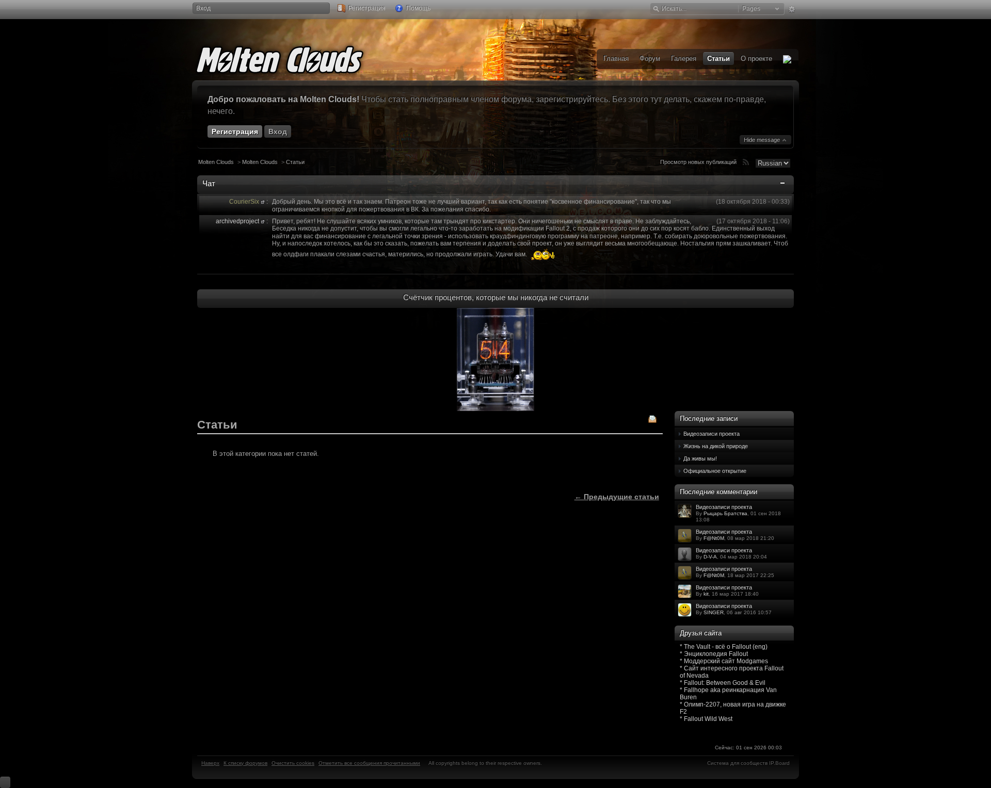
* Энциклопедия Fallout (714, 654)
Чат (208, 183)
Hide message (762, 140)
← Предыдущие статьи (616, 496)
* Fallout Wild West (706, 719)
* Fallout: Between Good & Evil (722, 682)
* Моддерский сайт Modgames (724, 661)
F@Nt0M (714, 538)
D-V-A (710, 557)
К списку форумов (245, 763)
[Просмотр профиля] (263, 201)
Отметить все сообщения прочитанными (369, 763)
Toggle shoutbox (783, 185)
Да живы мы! (700, 458)
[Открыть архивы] (652, 420)
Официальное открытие (714, 471)
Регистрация (366, 8)
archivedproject (237, 221)
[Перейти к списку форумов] (295, 57)
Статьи (295, 162)
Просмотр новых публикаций (698, 162)
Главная (616, 58)
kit (706, 594)
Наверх (210, 763)
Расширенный (791, 9)
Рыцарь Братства (725, 513)
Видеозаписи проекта (711, 434)
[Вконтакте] (787, 59)
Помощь (417, 8)
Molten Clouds (216, 162)
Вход (203, 8)
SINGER (714, 612)
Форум (650, 58)
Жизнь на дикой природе (715, 446)
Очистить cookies (292, 763)
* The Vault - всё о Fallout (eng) (724, 646)
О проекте (756, 58)
